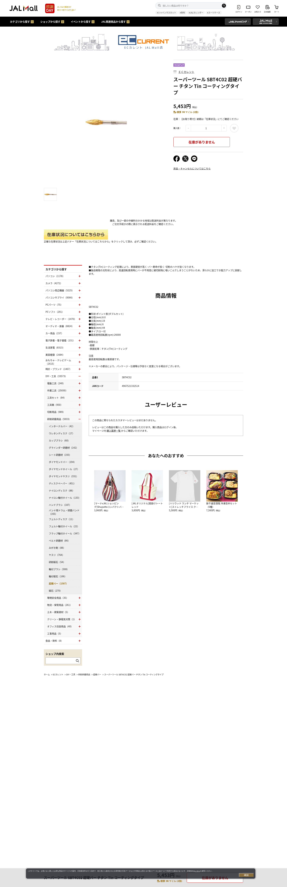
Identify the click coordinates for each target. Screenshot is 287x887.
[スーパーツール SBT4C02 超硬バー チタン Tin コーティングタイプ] (106, 122)
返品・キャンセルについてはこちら (192, 168)
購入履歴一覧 (114, 430)
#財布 (182, 12)
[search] (224, 6)
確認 (246, 875)
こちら (197, 871)
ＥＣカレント (186, 72)
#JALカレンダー (196, 12)
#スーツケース (213, 12)
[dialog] (140, 873)
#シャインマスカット (166, 12)
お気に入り (234, 128)
